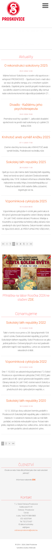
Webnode (32, 548)
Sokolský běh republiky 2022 (26, 322)
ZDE (31, 299)
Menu (45, 5)
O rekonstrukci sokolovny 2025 (26, 65)
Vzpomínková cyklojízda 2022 (26, 361)
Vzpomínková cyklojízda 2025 (26, 201)
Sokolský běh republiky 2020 (26, 400)
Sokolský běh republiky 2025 (26, 162)
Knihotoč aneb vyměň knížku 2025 (26, 137)
